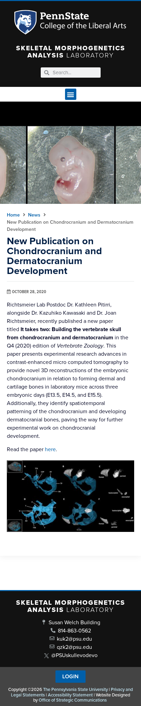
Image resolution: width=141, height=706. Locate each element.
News (34, 215)
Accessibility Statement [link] (70, 695)
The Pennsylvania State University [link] (75, 689)
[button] (70, 94)
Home (13, 215)
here (50, 449)
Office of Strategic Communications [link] (73, 700)
